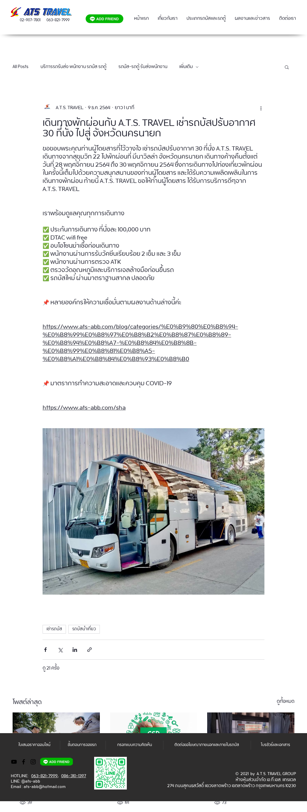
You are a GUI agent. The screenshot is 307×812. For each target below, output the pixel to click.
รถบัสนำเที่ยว (84, 629)
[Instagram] (33, 761)
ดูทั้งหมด (285, 702)
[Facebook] (23, 761)
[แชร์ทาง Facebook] (45, 649)
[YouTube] (13, 761)
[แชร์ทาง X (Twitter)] (60, 649)
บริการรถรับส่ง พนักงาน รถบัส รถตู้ (73, 66)
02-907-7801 (30, 20)
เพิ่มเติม (186, 66)
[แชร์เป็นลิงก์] (89, 649)
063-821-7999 (58, 20)
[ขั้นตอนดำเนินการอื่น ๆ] (260, 107)
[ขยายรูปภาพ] (153, 511)
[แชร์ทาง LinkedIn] (75, 649)
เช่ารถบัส (54, 629)
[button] (287, 66)
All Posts (20, 66)
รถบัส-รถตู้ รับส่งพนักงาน (142, 66)
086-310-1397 (73, 776)
